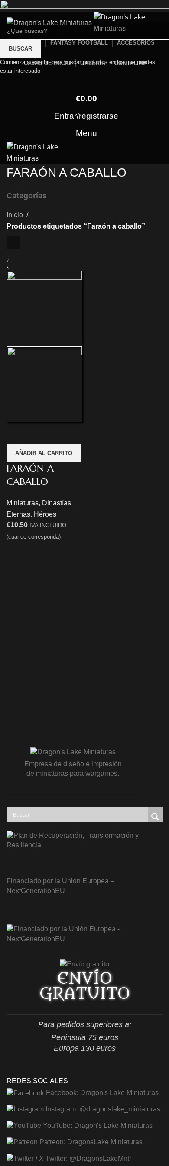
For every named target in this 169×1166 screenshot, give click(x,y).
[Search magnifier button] (155, 816)
